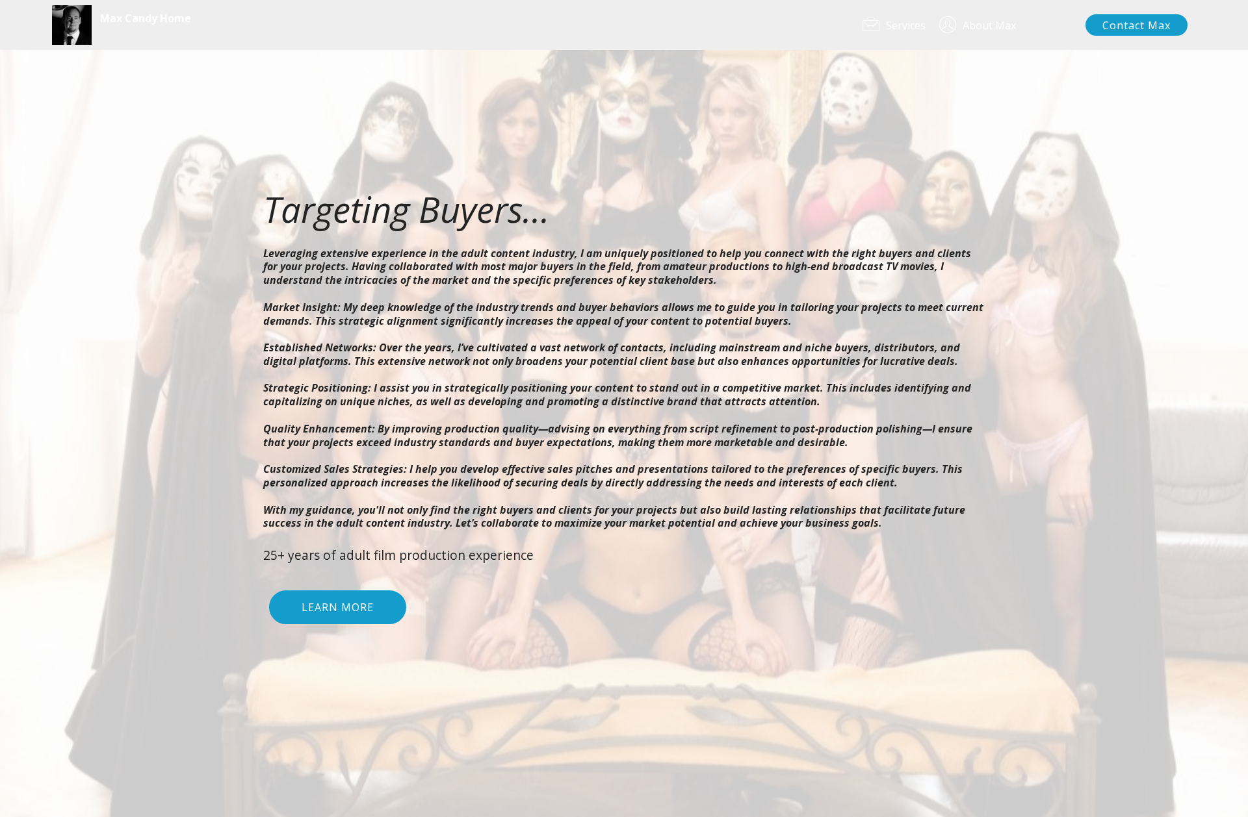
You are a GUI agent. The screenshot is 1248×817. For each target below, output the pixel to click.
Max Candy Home (145, 18)
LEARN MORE (338, 607)
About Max (1017, 25)
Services (906, 25)
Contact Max (1136, 25)
